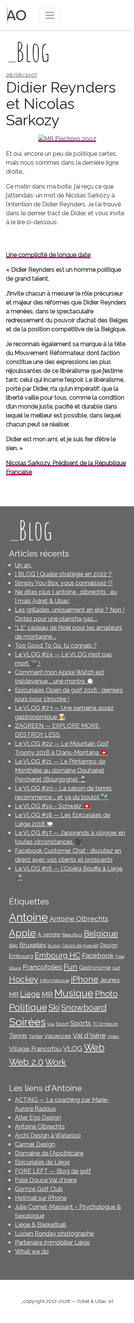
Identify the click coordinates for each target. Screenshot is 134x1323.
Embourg (21, 956)
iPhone (84, 979)
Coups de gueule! (80, 945)
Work (55, 1062)
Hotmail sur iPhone (41, 1197)
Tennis (18, 1035)
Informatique (54, 980)
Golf (116, 968)
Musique (73, 993)
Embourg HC (57, 955)
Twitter (36, 1036)
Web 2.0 (26, 1061)
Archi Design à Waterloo (48, 1135)
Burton (54, 945)
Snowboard (83, 1007)
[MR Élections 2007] (67, 138)
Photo (106, 993)
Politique (28, 1007)
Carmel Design (35, 1144)
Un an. (23, 565)
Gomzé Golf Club (39, 1189)
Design (109, 945)
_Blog (30, 530)
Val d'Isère (89, 1035)
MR (47, 994)
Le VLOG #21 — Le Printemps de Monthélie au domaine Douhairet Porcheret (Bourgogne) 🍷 (60, 770)
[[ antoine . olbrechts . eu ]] (17, 14)
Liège (30, 994)
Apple (22, 933)
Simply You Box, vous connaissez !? (64, 583)
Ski (54, 1007)
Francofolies (42, 967)
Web (94, 1047)
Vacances (57, 1035)
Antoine (28, 917)
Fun (70, 966)
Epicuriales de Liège (42, 1162)
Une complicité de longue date (48, 254)
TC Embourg (105, 1024)
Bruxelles (32, 945)
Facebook (98, 955)
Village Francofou (35, 1048)
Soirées (27, 1022)
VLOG (72, 1048)
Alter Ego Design (38, 1117)
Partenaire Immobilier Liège (52, 1242)
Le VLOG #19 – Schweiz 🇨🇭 (52, 806)
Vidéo (113, 1036)
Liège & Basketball (40, 1224)
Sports (80, 1023)
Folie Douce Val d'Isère (46, 1180)
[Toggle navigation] (49, 15)
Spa (50, 1024)
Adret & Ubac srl (95, 1301)
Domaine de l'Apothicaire (49, 1153)
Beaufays (72, 935)
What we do (32, 1251)
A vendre (49, 935)
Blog (13, 945)
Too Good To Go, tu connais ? (56, 645)
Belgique (101, 933)
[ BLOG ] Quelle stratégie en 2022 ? (63, 574)
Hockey (23, 979)
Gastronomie (95, 968)
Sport (62, 1024)
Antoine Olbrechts (79, 919)
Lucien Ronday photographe (54, 1233)
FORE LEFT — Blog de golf (53, 1171)
